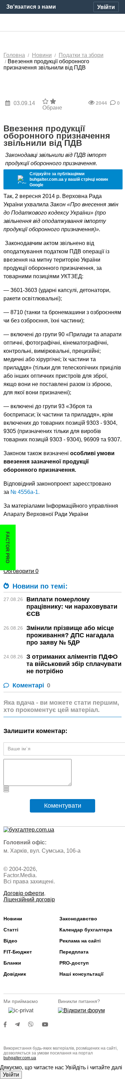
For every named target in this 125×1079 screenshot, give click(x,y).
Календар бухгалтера (85, 929)
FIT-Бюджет (17, 952)
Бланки (12, 963)
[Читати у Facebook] (9, 1025)
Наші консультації (81, 974)
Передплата (74, 952)
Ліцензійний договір (29, 899)
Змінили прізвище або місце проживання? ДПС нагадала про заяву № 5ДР (70, 635)
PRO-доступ (74, 963)
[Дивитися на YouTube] (48, 1025)
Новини (12, 918)
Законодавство (78, 918)
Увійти (11, 1075)
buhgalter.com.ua (19, 1057)
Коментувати (62, 805)
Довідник (14, 974)
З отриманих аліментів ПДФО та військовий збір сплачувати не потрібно (74, 664)
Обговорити (21, 571)
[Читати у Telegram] (21, 1025)
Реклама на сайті (80, 941)
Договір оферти (23, 893)
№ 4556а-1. (24, 492)
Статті (10, 929)
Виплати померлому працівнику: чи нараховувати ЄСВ (71, 606)
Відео (10, 941)
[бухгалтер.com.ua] (63, 22)
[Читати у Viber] (35, 1025)
